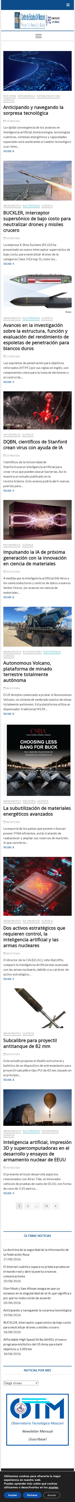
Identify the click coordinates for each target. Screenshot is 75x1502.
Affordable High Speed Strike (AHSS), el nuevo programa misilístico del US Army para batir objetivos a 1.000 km (35, 1344)
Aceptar (12, 1495)
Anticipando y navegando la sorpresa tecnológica (33, 110)
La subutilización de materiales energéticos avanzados (37, 811)
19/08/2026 (13, 121)
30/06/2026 (13, 1167)
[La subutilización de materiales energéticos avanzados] (37, 759)
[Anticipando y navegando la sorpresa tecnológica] (37, 71)
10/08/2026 (13, 455)
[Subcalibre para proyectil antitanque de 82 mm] (37, 1008)
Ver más (13, 151)
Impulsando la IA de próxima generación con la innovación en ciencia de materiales (35, 558)
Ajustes (52, 1495)
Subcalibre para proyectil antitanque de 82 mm (30, 1043)
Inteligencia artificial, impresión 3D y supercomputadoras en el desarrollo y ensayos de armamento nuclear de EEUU (37, 1151)
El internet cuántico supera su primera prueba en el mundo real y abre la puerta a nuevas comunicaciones (36, 1271)
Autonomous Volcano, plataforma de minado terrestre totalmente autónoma (27, 671)
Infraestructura (48, 95)
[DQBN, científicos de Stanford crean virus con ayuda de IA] (37, 410)
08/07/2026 (13, 688)
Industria (9, 95)
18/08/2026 (13, 238)
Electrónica (31, 205)
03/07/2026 (13, 1054)
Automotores (32, 651)
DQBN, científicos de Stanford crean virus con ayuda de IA (35, 444)
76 (47, 1206)
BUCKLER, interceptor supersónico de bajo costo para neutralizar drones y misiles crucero (37, 221)
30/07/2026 (13, 571)
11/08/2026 (13, 356)
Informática (26, 95)
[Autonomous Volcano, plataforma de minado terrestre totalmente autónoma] (37, 627)
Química (8, 100)
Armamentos (12, 205)
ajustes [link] (53, 1487)
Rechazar (32, 1495)
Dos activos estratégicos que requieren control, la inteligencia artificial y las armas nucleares (34, 936)
